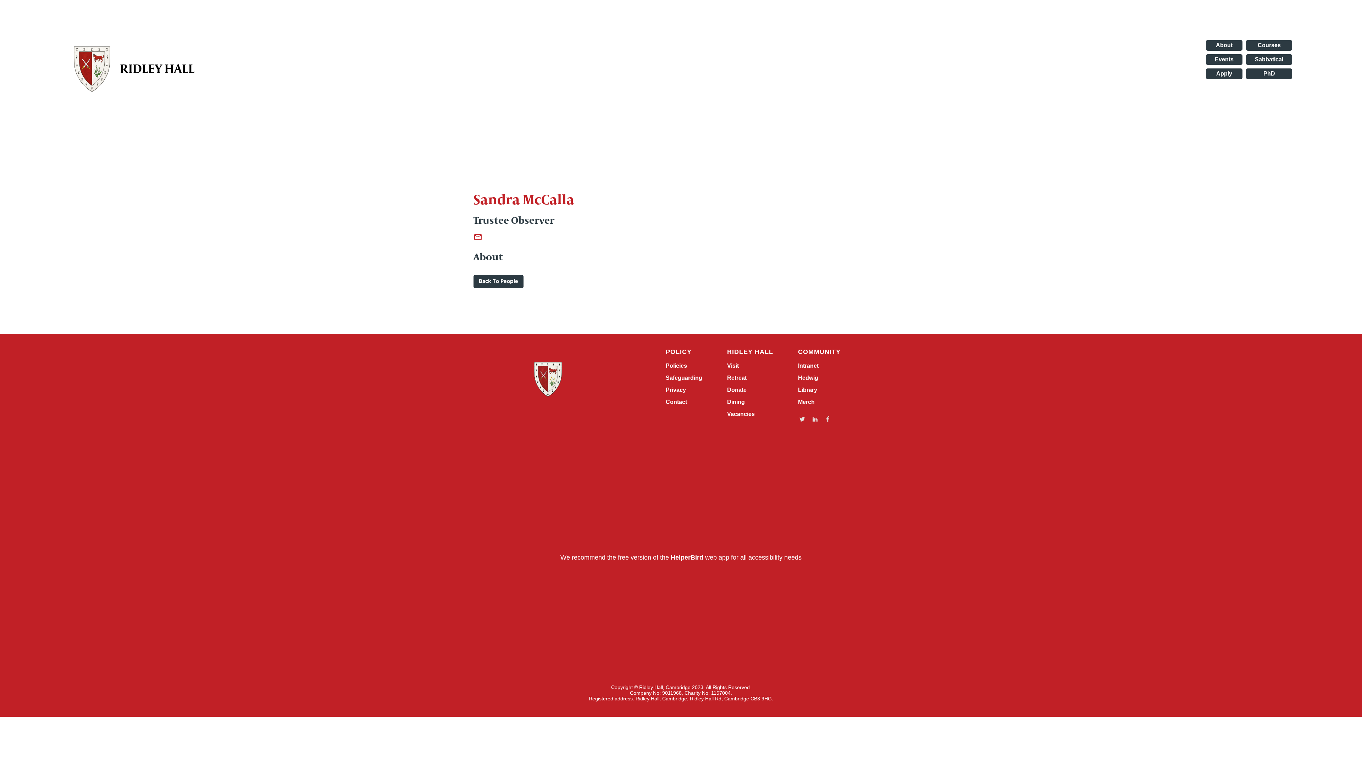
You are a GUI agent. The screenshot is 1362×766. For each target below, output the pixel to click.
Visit (733, 366)
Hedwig (808, 378)
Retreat (737, 378)
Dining (736, 402)
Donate (737, 390)
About (1224, 45)
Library (807, 390)
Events (1224, 59)
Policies (676, 366)
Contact (676, 402)
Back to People (498, 281)
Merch (806, 402)
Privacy (676, 390)
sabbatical (1269, 59)
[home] (139, 68)
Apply (1224, 74)
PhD (1269, 74)
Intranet (808, 366)
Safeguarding (684, 378)
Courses (1269, 45)
